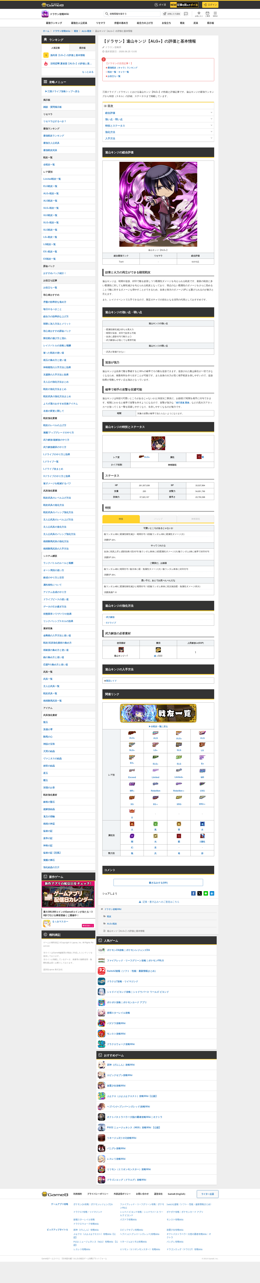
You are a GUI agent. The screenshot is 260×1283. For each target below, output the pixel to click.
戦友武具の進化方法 (53, 505)
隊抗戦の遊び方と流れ (54, 338)
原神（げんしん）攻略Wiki (86, 1229)
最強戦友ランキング (53, 135)
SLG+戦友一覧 (51, 222)
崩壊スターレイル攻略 (84, 1219)
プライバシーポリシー (97, 1193)
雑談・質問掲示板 (52, 106)
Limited (155, 777)
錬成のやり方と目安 (53, 577)
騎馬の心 (48, 736)
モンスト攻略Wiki (175, 1219)
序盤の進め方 (121, 22)
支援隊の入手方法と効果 (56, 374)
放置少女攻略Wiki (175, 1229)
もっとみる (88, 71)
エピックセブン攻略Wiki (131, 1229)
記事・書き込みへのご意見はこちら (161, 901)
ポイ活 (162, 4)
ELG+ (155, 763)
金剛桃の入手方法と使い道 (57, 635)
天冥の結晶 (49, 751)
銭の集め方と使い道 (53, 657)
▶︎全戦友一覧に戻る (158, 726)
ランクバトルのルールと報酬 (58, 562)
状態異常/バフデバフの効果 (57, 613)
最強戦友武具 (50, 150)
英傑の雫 (48, 729)
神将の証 (48, 845)
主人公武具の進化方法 (54, 526)
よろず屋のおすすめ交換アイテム (60, 403)
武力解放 (110, 617)
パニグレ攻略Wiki (175, 1241)
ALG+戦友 (112, 923)
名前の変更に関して (53, 410)
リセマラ (100, 22)
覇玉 (45, 780)
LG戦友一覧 (49, 244)
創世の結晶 (49, 765)
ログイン (212, 4)
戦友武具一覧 (50, 693)
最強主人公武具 (79, 22)
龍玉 (45, 722)
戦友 (182, 22)
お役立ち (166, 22)
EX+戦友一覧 (50, 251)
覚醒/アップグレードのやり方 (58, 432)
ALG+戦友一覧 (51, 193)
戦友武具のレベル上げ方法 (57, 497)
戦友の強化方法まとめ (54, 389)
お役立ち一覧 (114, 76)
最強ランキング (54, 22)
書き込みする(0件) (158, 882)
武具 (195, 22)
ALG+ (147, 457)
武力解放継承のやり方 (54, 447)
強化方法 (110, 132)
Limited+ (179, 777)
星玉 (45, 773)
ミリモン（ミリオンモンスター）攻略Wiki (140, 1249)
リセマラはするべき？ (54, 121)
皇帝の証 (48, 838)
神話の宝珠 (49, 743)
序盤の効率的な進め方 (54, 301)
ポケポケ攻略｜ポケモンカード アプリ (185, 1212)
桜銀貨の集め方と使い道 (56, 650)
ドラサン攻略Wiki (112, 909)
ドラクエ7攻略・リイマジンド (87, 1212)
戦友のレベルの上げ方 (54, 425)
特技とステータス (115, 125)
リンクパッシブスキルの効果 (58, 621)
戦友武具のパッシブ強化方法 (58, 512)
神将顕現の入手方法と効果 (57, 367)
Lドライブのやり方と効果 (56, 454)
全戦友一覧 (49, 164)
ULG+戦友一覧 (51, 207)
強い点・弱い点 (114, 119)
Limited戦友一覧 (52, 178)
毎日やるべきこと (52, 309)
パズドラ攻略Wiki (128, 1219)
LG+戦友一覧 (50, 237)
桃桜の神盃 (49, 823)
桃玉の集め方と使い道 (54, 360)
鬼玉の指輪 (49, 816)
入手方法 (110, 138)
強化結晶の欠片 (51, 867)
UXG (202, 790)
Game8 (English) (176, 1193)
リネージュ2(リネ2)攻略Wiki (133, 1241)
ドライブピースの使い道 (56, 599)
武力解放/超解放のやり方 (56, 439)
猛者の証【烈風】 (52, 852)
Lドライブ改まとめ (53, 468)
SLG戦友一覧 (50, 229)
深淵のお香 (49, 787)
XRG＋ (202, 804)
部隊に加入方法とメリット (57, 323)
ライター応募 (207, 1194)
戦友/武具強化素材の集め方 (57, 642)
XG (132, 804)
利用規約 (77, 1193)
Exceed (132, 777)
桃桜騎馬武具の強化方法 (56, 541)
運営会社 (158, 1193)
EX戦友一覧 (49, 258)
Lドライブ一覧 (51, 461)
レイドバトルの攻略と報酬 (57, 345)
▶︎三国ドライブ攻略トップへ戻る (62, 91)
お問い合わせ (142, 1193)
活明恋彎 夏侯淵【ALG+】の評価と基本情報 (72, 63)
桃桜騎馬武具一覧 (52, 700)
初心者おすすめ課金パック (57, 330)
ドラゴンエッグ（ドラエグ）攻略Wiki (185, 1249)
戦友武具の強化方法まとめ (57, 396)
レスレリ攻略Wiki (81, 1249)
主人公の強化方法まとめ (56, 381)
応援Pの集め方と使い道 (55, 664)
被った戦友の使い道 (53, 352)
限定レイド (111, 680)
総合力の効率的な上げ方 (56, 316)
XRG (179, 804)
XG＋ (155, 804)
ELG (179, 763)
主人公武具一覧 (51, 686)
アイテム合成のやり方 (54, 592)
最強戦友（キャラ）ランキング (122, 67)
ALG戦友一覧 (50, 200)
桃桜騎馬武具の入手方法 (56, 548)
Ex (202, 763)
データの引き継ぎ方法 (54, 606)
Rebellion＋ (179, 790)
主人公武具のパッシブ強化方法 (59, 534)
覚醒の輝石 (49, 860)
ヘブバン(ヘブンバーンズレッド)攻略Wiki (139, 1234)
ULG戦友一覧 (50, 215)
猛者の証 (48, 830)
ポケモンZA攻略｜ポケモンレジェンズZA (93, 1204)
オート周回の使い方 (53, 570)
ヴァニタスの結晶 (52, 758)
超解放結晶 (49, 809)
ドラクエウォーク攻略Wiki (86, 1223)
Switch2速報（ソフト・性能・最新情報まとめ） (189, 1204)
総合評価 (110, 112)
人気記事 (55, 47)
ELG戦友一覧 (50, 186)
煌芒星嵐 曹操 (182, 402)
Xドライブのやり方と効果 (56, 476)
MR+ (132, 790)
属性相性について (52, 584)
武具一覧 (48, 678)
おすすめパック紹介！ (54, 273)
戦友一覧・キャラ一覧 (118, 71)
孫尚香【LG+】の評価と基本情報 (67, 55)
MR (202, 777)
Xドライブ (111, 622)
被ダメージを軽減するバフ (57, 483)
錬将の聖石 (49, 801)
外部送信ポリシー (122, 1193)
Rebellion (155, 790)
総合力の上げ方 (145, 22)
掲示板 (210, 22)
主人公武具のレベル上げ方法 (58, 519)
